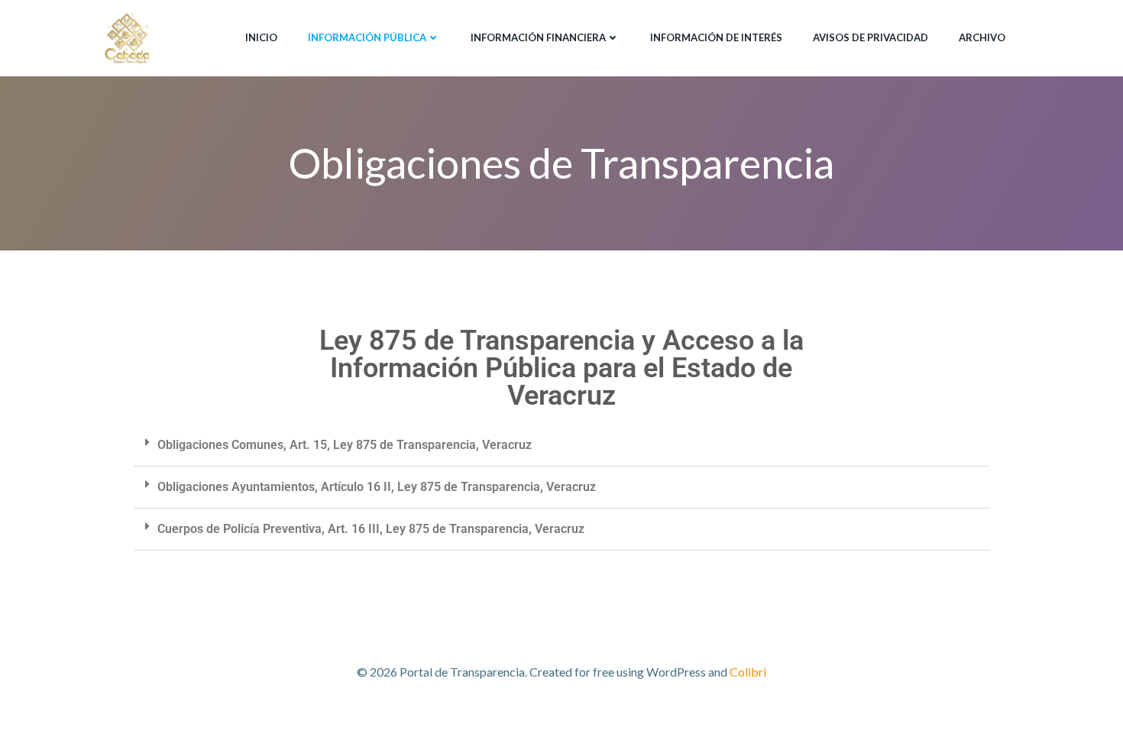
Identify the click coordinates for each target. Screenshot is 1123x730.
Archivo (982, 37)
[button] (561, 446)
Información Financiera (538, 37)
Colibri (748, 671)
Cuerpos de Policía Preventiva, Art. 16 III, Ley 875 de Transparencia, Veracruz (370, 529)
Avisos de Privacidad (870, 37)
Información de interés (716, 37)
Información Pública (367, 37)
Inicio (261, 37)
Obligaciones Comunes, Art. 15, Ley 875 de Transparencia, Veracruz (344, 445)
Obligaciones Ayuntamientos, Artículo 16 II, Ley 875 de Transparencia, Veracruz (376, 487)
